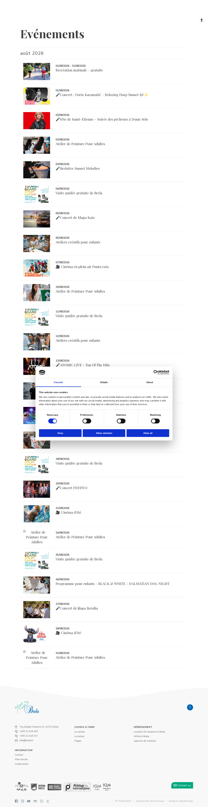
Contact (19, 754)
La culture (79, 731)
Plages (77, 740)
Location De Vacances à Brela (149, 731)
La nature (79, 736)
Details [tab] (104, 382)
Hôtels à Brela (141, 736)
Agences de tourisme (145, 740)
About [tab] (149, 382)
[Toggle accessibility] (201, 20)
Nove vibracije (157, 801)
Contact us (184, 785)
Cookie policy (22, 763)
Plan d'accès (21, 759)
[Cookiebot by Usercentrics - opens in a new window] (156, 372)
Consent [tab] (58, 382)
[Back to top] (190, 707)
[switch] (87, 421)
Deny (60, 433)
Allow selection (104, 433)
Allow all (147, 433)
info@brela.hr (26, 740)
